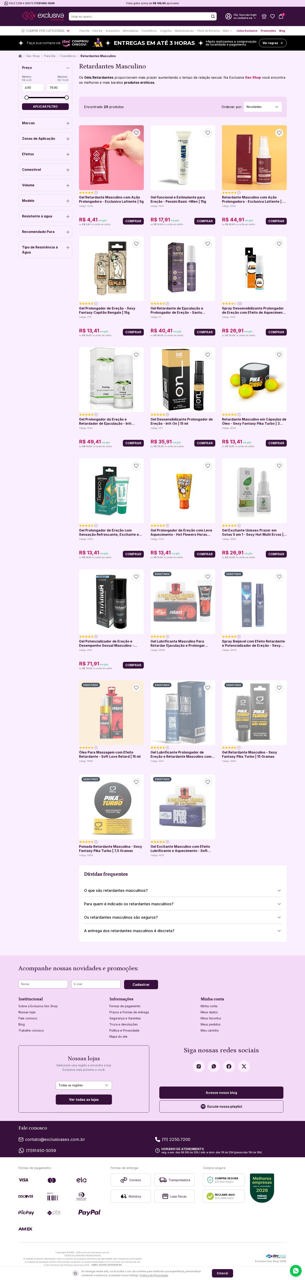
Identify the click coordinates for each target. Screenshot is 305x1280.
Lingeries (166, 30)
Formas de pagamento (124, 1006)
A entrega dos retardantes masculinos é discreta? (129, 931)
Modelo (28, 201)
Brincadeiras (130, 30)
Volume (28, 185)
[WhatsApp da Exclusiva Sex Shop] (214, 1066)
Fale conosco (27, 1018)
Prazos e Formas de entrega (129, 1012)
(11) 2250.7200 (176, 1139)
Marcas (28, 123)
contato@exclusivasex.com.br (55, 1139)
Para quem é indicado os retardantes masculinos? (129, 904)
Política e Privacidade (124, 1030)
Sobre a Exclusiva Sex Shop (38, 1006)
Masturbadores (184, 30)
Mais (226, 30)
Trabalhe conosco (31, 1030)
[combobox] (263, 107)
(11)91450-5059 (44, 3)
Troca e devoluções (123, 1024)
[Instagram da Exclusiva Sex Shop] (199, 1066)
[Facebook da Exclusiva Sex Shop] (229, 1066)
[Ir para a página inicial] (43, 16)
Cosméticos (149, 30)
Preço (27, 67)
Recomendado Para (38, 232)
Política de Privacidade (154, 1275)
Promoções (268, 30)
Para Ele (84, 30)
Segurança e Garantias (125, 1018)
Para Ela (97, 30)
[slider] (27, 97)
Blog (282, 30)
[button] (264, 16)
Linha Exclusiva (247, 30)
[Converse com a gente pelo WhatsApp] (296, 1271)
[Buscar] (213, 16)
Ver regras (270, 43)
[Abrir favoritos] (272, 16)
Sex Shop (33, 56)
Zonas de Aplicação (38, 138)
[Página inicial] (20, 56)
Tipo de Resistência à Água (40, 249)
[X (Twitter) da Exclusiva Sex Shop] (244, 1066)
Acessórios (113, 30)
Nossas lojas (27, 1012)
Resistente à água (37, 216)
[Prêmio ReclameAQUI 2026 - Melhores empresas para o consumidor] (262, 1188)
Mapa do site (118, 1036)
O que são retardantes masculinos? (116, 890)
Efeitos (28, 154)
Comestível (31, 169)
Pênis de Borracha (208, 30)
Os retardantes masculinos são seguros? (121, 917)
